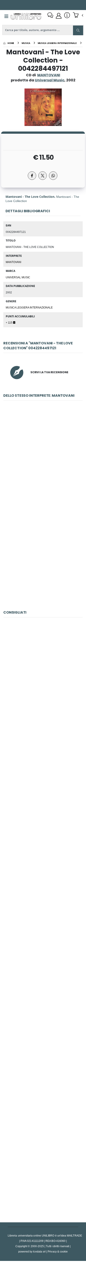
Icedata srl (39, 1251)
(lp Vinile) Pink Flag (43, 1171)
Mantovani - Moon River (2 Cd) (43, 559)
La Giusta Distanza (43, 677)
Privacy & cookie (58, 1251)
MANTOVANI (48, 75)
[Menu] (6, 16)
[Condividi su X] (42, 175)
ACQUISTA (45, 492)
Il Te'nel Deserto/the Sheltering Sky (43, 776)
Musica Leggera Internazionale (29, 307)
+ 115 (9, 322)
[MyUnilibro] (59, 16)
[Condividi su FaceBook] (32, 175)
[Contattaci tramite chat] (50, 16)
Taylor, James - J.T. (43, 875)
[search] (78, 30)
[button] (78, 15)
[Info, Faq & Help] (67, 16)
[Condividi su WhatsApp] (53, 175)
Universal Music (18, 277)
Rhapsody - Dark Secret (43, 974)
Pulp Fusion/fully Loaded (43, 1072)
